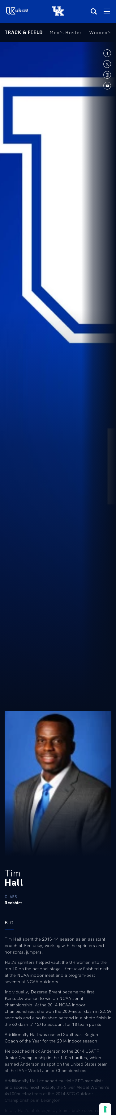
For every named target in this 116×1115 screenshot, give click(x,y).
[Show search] (94, 11)
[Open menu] (107, 11)
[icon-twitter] (107, 64)
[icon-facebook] (107, 53)
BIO (9, 922)
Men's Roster (65, 32)
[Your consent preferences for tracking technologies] (105, 1109)
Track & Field (24, 32)
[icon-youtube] (107, 85)
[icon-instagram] (107, 75)
